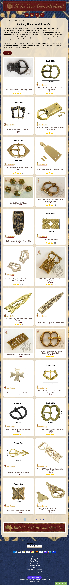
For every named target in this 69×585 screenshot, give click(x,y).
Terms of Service (34, 565)
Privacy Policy (34, 561)
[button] (7, 53)
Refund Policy (34, 563)
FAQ (34, 568)
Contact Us (34, 559)
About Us (34, 557)
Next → (41, 519)
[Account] (32, 15)
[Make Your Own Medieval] (34, 6)
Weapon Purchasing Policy (35, 572)
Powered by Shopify (34, 581)
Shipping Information (34, 570)
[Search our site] (42, 15)
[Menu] (26, 15)
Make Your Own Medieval (34, 579)
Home (5, 21)
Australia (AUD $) (34, 546)
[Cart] (37, 15)
